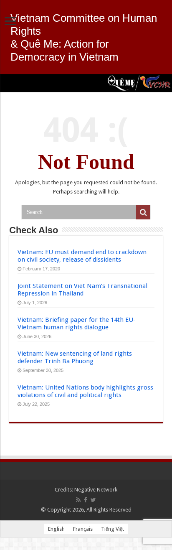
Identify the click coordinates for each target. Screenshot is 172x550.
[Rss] (78, 500)
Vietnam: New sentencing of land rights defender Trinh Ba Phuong (75, 357)
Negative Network (95, 489)
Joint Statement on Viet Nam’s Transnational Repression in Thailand (82, 289)
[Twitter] (93, 500)
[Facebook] (85, 500)
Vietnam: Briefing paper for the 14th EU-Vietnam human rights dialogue (77, 323)
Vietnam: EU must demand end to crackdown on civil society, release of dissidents (82, 255)
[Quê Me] (86, 83)
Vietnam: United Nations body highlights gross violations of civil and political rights (85, 391)
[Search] (143, 212)
